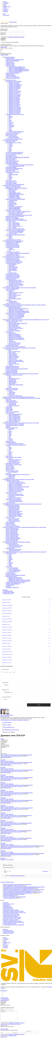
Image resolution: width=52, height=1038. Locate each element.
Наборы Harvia (12, 475)
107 (49, 643)
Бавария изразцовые (13, 174)
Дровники (11, 291)
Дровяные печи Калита (14, 105)
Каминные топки (7, 906)
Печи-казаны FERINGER (14, 330)
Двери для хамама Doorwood (15, 414)
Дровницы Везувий (13, 302)
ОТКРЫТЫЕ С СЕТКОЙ (15, 197)
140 (49, 646)
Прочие (10, 440)
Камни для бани (12, 362)
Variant (10, 565)
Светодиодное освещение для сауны (17, 483)
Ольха (10, 377)
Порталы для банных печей (15, 318)
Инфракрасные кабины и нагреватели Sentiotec (19, 580)
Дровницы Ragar (12, 301)
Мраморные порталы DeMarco (16, 309)
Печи (10, 350)
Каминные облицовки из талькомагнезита (18, 308)
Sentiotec (11, 452)
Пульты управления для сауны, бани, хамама (13, 922)
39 (49, 651)
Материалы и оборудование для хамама (12, 921)
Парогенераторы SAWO (14, 512)
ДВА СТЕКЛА (12, 190)
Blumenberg (11, 428)
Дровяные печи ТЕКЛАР (14, 109)
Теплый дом (11, 249)
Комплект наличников (14, 405)
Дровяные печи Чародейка (15, 111)
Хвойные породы (13, 382)
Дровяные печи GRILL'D (14, 87)
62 (49, 629)
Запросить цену (12, 1035)
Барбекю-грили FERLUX (14, 334)
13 (49, 618)
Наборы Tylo (12, 476)
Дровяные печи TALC (14, 93)
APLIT (10, 148)
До (10, 672)
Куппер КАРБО (12, 269)
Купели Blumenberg (13, 472)
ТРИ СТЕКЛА (12, 191)
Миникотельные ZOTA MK (15, 280)
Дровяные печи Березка (14, 97)
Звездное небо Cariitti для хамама (16, 495)
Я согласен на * (15, 875)
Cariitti (10, 435)
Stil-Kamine (11, 205)
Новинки (5, 589)
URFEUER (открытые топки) (15, 206)
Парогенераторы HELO (14, 508)
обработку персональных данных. (16, 37)
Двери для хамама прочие (15, 420)
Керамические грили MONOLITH (16, 339)
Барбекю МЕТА (12, 333)
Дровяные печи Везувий (14, 99)
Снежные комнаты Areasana (15, 549)
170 (49, 638)
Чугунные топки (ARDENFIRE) (16, 231)
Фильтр (2, 738)
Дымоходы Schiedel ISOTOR (15, 71)
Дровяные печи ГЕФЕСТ (14, 102)
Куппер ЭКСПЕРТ (13, 270)
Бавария (10, 173)
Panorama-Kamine (13, 204)
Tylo (10, 430)
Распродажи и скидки (8, 593)
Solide (10, 564)
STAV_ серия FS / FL (13, 222)
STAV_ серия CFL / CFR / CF (15, 226)
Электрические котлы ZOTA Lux (16, 281)
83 (49, 610)
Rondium (11, 559)
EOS (10, 115)
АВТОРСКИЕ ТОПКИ (14, 195)
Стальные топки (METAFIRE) (16, 232)
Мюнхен (11, 177)
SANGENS (11, 123)
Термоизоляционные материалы (10, 916)
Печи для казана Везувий (14, 326)
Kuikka (10, 558)
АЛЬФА (10, 236)
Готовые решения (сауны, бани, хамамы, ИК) (13, 924)
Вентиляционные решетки (15, 298)
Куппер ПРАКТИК (13, 268)
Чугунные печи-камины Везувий (16, 166)
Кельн (10, 175)
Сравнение (10, 761)
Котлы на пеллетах (5, 716)
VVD (10, 129)
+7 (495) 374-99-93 (5, 22)
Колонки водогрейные (14, 137)
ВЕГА (10, 237)
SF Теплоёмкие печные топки (15, 213)
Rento (10, 433)
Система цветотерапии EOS (15, 500)
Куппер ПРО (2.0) (13, 266)
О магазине (6, 2)
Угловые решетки (13, 296)
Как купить (6, 9)
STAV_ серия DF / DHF (14, 225)
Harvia (10, 432)
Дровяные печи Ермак (14, 103)
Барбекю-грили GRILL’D (14, 335)
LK (9, 446)
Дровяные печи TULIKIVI (15, 94)
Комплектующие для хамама (15, 516)
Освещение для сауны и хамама (10, 919)
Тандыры (11, 340)
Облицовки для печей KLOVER (16, 314)
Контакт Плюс (12, 496)
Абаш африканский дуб (14, 378)
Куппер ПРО (12, 265)
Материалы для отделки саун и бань (11, 914)
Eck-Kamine (11, 201)
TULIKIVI (11, 126)
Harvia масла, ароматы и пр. (15, 459)
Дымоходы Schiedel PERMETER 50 (17, 68)
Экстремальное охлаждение (9, 923)
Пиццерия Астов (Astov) (14, 344)
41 (49, 635)
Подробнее (3, 759)
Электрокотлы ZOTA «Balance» (16, 283)
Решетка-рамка (12, 297)
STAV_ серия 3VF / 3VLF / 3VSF (16, 228)
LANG (10, 121)
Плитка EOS (11, 394)
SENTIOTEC (12, 125)
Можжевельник (12, 381)
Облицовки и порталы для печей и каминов (13, 911)
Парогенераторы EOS (14, 510)
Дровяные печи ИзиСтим (14, 104)
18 (49, 599)
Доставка (5, 10)
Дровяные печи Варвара (14, 98)
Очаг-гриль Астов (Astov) (15, 342)
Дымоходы (5, 902)
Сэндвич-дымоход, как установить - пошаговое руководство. (15, 720)
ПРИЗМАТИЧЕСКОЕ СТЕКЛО (16, 194)
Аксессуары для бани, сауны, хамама (11, 918)
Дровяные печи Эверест (14, 113)
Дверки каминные (13, 354)
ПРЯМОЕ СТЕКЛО (13, 189)
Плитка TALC (12, 393)
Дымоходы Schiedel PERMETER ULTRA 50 (19, 70)
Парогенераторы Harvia (14, 506)
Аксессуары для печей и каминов (11, 910)
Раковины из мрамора (14, 519)
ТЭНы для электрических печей (16, 131)
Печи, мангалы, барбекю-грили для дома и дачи (14, 912)
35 (49, 613)
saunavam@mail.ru (5, 1000)
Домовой (11, 248)
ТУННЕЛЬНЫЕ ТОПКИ (14, 193)
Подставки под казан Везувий (16, 328)
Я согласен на (13, 37)
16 (49, 632)
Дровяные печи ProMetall (14, 95)
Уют (10, 250)
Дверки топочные (13, 355)
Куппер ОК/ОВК (13, 264)
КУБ (10, 147)
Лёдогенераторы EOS (14, 544)
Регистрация (6, 15)
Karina (10, 120)
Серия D (11, 143)
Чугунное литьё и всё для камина (11, 913)
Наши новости (4, 708)
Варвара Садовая (13, 329)
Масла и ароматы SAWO (14, 462)
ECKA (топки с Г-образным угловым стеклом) (19, 211)
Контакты (5, 11)
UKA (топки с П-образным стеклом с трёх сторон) (20, 215)
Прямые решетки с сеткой (15, 295)
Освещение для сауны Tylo (15, 491)
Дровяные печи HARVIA (14, 88)
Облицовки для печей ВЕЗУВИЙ (16, 315)
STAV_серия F (12, 221)
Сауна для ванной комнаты (7, 715)
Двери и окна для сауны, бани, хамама (12, 917)
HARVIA (11, 116)
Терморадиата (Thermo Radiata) (16, 384)
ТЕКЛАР (6, 685)
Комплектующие (12, 272)
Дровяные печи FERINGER (15, 84)
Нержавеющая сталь (8, 692)
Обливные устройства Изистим (16, 443)
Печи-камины (6, 905)
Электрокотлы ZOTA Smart (15, 282)
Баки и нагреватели (13, 136)
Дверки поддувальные (14, 356)
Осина (10, 387)
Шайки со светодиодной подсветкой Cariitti (19, 486)
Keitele (10, 556)
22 (49, 659)
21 (49, 602)
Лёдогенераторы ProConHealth (16, 545)
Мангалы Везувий (13, 322)
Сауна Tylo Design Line (14, 571)
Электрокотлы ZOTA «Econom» (16, 285)
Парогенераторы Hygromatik (15, 511)
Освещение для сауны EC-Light (16, 490)
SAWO (10, 124)
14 (49, 657)
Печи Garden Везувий (14, 324)
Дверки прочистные (13, 357)
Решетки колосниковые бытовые (16, 361)
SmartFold (11, 562)
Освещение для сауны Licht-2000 (16, 489)
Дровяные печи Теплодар (14, 110)
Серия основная (12, 403)
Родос (10, 179)
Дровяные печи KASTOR (15, 91)
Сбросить (39, 704)
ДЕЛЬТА (11, 238)
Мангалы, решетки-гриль (14, 351)
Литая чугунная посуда (14, 363)
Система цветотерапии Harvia (15, 501)
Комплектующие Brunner (14, 207)
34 (49, 662)
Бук (9, 385)
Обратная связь (4, 997)
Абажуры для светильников (15, 484)
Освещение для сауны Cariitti (15, 485)
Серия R (11, 146)
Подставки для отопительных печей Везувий (19, 253)
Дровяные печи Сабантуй (15, 107)
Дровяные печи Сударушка (15, 108)
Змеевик (11, 390)
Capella (10, 554)
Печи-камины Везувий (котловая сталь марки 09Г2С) (21, 164)
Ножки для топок (13, 233)
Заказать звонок (13, 22)
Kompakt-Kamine (12, 202)
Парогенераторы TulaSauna (15, 515)
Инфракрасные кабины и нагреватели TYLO (19, 581)
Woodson (11, 438)
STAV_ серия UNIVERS (14, 223)
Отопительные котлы (8, 908)
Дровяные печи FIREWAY (15, 86)
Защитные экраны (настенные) (16, 292)
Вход (4, 13)
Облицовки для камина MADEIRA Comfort (19, 311)
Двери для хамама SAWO (14, 417)
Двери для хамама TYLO (14, 419)
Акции (4, 5)
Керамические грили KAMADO (16, 338)
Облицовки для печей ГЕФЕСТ (16, 317)
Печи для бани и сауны (8, 903)
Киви (10, 151)
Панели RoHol (12, 383)
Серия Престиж (12, 404)
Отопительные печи (8, 907)
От (2, 672)
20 (49, 640)
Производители (6, 6)
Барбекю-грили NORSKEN (15, 336)
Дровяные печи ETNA (14, 83)
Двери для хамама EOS (14, 415)
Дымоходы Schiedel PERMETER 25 (17, 67)
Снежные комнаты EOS (14, 550)
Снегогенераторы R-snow (15, 546)
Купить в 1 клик (4, 761)
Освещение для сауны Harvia (15, 487)
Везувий (11, 130)
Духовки (11, 365)
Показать (13, 704)
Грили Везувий (12, 341)
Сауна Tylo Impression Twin (15, 570)
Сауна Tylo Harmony (13, 567)
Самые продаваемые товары (7, 882)
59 (49, 605)
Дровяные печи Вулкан (14, 100)
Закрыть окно (4, 47)
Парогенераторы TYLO (14, 507)
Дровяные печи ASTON (14, 82)
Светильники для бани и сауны (16, 481)
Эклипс (10, 178)
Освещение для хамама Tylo (15, 497)
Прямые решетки (13, 293)
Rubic (10, 560)
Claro (10, 555)
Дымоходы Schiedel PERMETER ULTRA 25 (19, 69)
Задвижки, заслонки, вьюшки (15, 360)
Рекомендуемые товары (8, 592)
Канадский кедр (12, 379)
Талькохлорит (12, 392)
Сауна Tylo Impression (14, 569)
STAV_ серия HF (12, 227)
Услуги (4, 7)
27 (49, 621)
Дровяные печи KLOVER (15, 92)
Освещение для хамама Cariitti (16, 494)
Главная (5, 1)
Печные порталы (13, 358)
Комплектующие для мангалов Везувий (18, 323)
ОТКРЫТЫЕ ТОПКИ (14, 196)
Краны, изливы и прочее (14, 521)
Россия (5, 699)
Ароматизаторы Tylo (13, 460)
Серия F (10, 145)
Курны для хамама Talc (14, 518)
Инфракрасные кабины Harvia (16, 578)
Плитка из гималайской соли (15, 395)
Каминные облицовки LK (15, 307)
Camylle (10, 458)
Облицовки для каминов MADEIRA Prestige (19, 312)
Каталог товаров (4, 54)
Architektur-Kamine (13, 200)
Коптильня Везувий (13, 325)
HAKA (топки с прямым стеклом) (16, 212)
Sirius (10, 561)
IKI (9, 119)
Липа (10, 376)
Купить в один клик (15, 1024)
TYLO (10, 127)
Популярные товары (8, 591)
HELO (10, 118)
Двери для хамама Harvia (14, 416)
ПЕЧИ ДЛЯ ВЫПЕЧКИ (14, 209)
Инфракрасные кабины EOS (15, 577)
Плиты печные (12, 352)
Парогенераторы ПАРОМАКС (16, 513)
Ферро (10, 150)
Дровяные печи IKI (13, 89)
